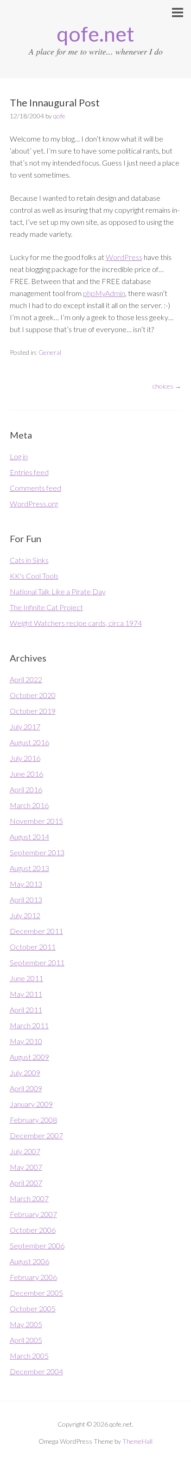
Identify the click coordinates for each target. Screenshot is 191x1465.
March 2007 (29, 1198)
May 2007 (26, 1166)
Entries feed (29, 472)
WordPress (124, 257)
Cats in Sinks (29, 560)
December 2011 (36, 931)
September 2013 (37, 852)
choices (167, 386)
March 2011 (29, 1025)
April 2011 (26, 1009)
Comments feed (35, 487)
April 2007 (26, 1182)
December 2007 (36, 1135)
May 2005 (26, 1324)
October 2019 (33, 710)
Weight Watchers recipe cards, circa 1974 (76, 622)
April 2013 (26, 899)
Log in (19, 456)
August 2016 (29, 742)
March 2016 (29, 805)
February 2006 (33, 1277)
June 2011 (26, 978)
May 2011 (26, 993)
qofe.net (95, 33)
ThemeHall (137, 1441)
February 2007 (33, 1214)
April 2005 (26, 1339)
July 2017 (25, 726)
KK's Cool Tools (34, 575)
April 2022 (26, 679)
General (49, 352)
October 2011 (33, 946)
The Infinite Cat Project (46, 607)
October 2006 (33, 1229)
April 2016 (26, 789)
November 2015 (36, 820)
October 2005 (33, 1308)
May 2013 (26, 883)
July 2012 (25, 915)
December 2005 (36, 1292)
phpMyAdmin (104, 293)
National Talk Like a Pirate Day (58, 591)
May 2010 (26, 1041)
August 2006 (29, 1261)
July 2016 (25, 758)
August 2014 (29, 836)
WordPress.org (34, 503)
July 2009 (25, 1072)
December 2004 (36, 1371)
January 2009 (31, 1104)
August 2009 (29, 1056)
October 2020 (33, 695)
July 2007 (25, 1151)
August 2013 (29, 868)
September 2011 (37, 962)
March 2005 (29, 1355)
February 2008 (33, 1119)
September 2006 (37, 1245)
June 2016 (26, 773)
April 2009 (26, 1088)
